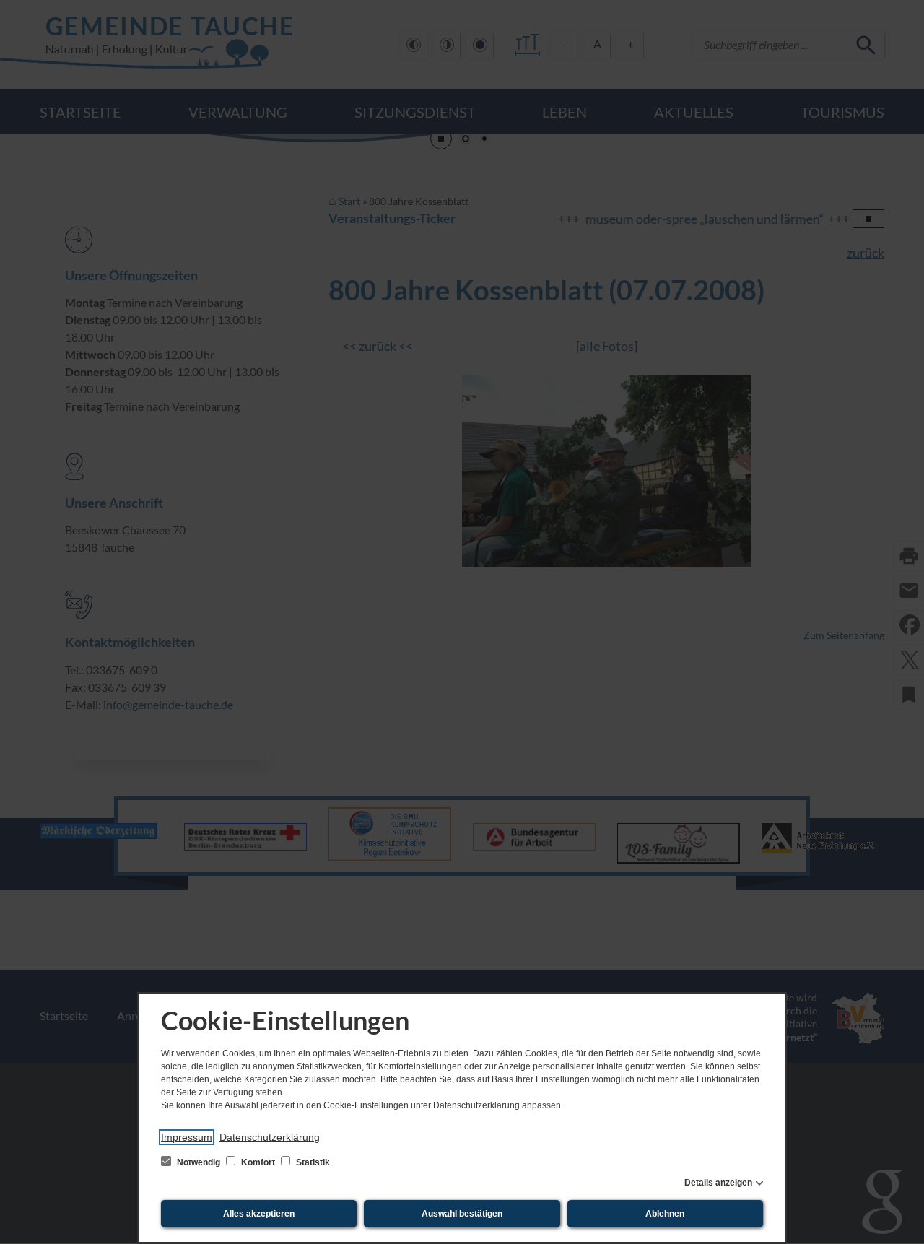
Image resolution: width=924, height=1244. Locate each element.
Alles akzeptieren (259, 1214)
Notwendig (198, 1162)
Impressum (186, 1137)
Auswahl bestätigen (462, 1214)
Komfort (258, 1162)
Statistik (312, 1162)
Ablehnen (664, 1214)
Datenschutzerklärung (269, 1137)
